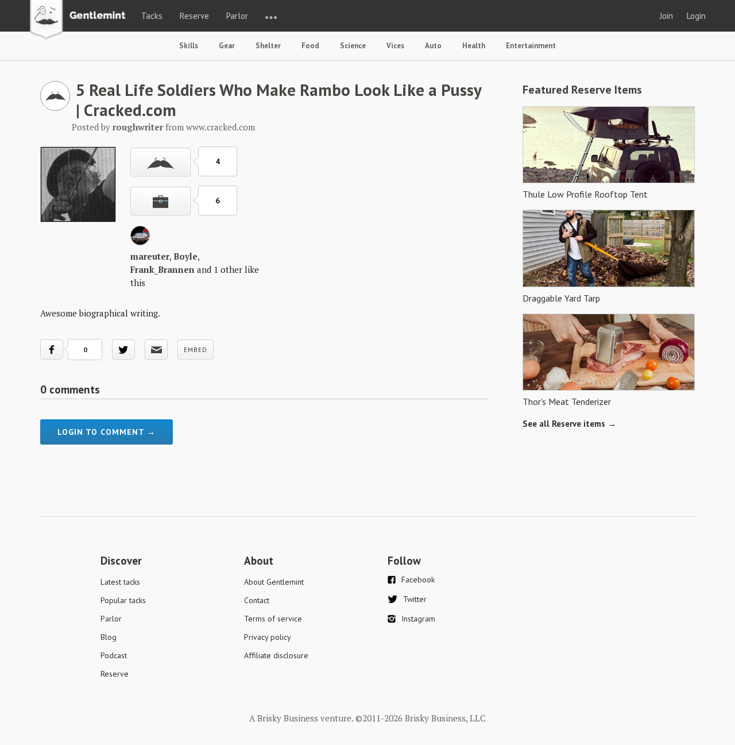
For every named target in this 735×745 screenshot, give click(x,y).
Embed (195, 350)
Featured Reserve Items (582, 89)
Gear (227, 46)
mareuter (149, 256)
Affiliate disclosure (276, 655)
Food (310, 46)
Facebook (418, 580)
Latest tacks (120, 582)
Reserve (194, 15)
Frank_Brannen (162, 269)
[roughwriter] (55, 107)
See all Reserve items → (569, 423)
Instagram (418, 619)
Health (473, 46)
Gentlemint (80, 20)
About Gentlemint (274, 582)
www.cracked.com (220, 127)
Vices (395, 46)
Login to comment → (106, 432)
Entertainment (531, 46)
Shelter (268, 46)
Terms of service (273, 618)
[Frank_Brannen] (140, 242)
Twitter (415, 599)
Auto (433, 46)
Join (666, 15)
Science (353, 46)
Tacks (152, 15)
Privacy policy (267, 637)
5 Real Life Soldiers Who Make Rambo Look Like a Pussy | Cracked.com (278, 100)
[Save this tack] (160, 201)
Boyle (185, 256)
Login (696, 15)
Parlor (237, 15)
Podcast (113, 655)
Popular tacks (123, 600)
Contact (256, 600)
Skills (188, 46)
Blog (108, 637)
